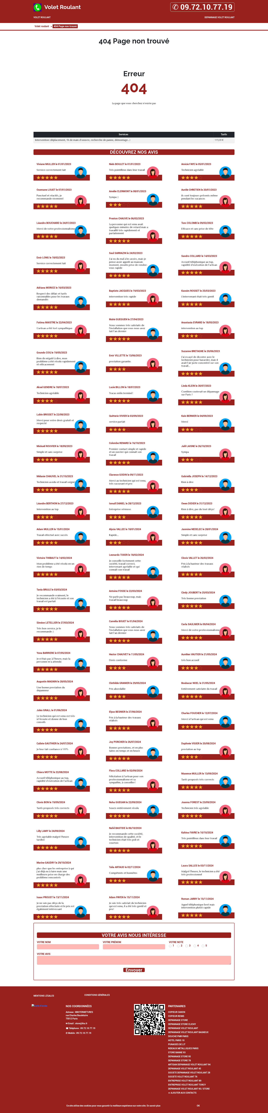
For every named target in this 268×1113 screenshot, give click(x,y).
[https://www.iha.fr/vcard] (149, 1019)
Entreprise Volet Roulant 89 (184, 1080)
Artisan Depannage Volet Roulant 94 (189, 1064)
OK (198, 1105)
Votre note (176, 942)
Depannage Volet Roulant (219, 17)
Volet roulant (42, 17)
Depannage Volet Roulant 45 (184, 1068)
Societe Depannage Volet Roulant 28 (189, 1072)
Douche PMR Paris (178, 1036)
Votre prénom (112, 942)
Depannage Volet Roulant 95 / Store (189, 1089)
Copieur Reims (176, 1016)
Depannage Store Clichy (182, 1024)
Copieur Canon (176, 1012)
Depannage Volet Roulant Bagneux (188, 1032)
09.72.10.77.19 (87, 1028)
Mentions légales (44, 996)
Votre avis (43, 953)
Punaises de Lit (176, 1044)
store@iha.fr (81, 1023)
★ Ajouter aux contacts (182, 1093)
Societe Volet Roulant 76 (182, 1076)
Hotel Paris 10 (176, 1040)
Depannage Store (178, 1020)
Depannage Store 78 (179, 1060)
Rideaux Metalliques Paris (183, 1048)
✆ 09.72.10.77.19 (202, 7)
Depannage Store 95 (179, 1056)
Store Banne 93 (176, 1052)
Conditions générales (97, 995)
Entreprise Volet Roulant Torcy (187, 1085)
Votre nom (44, 942)
